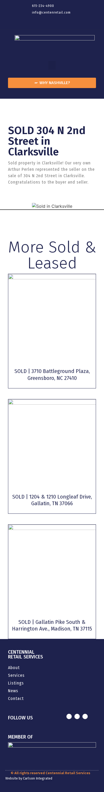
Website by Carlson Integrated (28, 778)
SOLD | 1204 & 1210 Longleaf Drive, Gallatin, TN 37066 (52, 500)
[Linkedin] (52, 21)
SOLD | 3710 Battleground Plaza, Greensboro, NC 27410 (52, 374)
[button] (52, 65)
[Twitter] (62, 21)
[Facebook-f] (41, 21)
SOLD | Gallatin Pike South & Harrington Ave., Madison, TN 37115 (52, 625)
